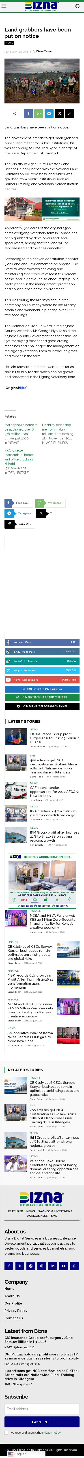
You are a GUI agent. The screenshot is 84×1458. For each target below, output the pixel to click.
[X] (59, 113)
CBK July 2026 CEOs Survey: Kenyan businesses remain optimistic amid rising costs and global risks (30, 953)
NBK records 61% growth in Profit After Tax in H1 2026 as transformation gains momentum (30, 981)
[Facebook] (28, 113)
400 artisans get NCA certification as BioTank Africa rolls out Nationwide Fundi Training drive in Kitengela (53, 766)
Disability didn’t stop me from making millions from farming (57, 429)
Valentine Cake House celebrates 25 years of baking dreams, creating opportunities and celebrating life (54, 1167)
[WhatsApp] (38, 113)
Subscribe (68, 679)
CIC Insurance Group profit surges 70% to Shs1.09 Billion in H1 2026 (54, 738)
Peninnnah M (37, 746)
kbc (23, 388)
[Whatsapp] (74, 1266)
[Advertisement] (42, 590)
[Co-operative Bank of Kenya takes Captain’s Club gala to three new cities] (68, 1035)
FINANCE (35, 911)
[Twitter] (19, 1266)
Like (73, 642)
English (19, 1454)
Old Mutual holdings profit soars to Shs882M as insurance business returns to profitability (41, 1356)
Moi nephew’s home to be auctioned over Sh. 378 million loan (21, 429)
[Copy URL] (69, 113)
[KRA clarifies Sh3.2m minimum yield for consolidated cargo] (16, 813)
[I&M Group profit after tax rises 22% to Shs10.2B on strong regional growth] (16, 835)
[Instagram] (41, 1266)
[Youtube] (63, 1266)
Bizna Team (44, 51)
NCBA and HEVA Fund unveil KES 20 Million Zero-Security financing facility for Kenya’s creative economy (52, 922)
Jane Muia (36, 800)
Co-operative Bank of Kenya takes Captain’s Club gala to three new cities (30, 1037)
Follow (71, 651)
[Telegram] (49, 113)
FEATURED (11, 1364)
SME (32, 755)
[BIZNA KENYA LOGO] (42, 6)
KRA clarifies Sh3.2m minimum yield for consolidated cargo (53, 813)
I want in (39, 1422)
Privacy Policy (51, 1432)
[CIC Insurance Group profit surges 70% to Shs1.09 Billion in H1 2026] (16, 736)
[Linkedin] (52, 1266)
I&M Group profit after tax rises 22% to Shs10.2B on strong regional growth (54, 836)
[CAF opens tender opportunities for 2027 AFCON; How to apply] (16, 790)
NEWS (9, 43)
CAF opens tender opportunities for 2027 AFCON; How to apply (54, 792)
